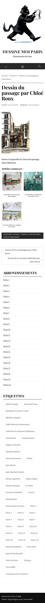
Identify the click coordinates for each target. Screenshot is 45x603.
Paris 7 (6, 313)
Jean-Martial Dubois (15, 472)
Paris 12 (6, 340)
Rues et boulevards (11, 237)
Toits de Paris (12, 560)
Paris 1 (6, 280)
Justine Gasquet (13, 485)
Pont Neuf (31, 547)
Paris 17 (6, 368)
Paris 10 (6, 329)
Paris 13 (6, 346)
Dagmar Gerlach (13, 445)
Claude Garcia (28, 438)
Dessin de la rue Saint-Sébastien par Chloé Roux (24, 260)
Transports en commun (17, 574)
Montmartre (11, 499)
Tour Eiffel (10, 567)
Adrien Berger (12, 404)
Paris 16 (6, 363)
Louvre (31, 492)
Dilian (29, 458)
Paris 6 (6, 307)
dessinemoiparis (33, 105)
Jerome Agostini (13, 479)
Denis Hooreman (13, 458)
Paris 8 (6, 318)
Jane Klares (11, 465)
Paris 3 (6, 291)
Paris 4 (6, 296)
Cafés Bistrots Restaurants (18, 424)
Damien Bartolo (13, 451)
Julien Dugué (31, 479)
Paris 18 (6, 374)
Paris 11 (6, 335)
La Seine (29, 485)
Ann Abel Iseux (31, 404)
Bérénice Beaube (13, 418)
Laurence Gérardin (14, 492)
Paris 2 (6, 285)
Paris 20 (7, 385)
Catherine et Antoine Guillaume (20, 431)
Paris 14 (6, 352)
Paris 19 (6, 379)
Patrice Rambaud (13, 547)
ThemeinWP (27, 599)
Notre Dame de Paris (15, 506)
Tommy (27, 560)
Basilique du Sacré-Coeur (17, 411)
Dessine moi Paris (22, 51)
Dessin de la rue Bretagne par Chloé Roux (21, 251)
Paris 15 (6, 357)
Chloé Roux (32, 234)
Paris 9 (6, 324)
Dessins (16, 234)
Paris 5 (6, 302)
